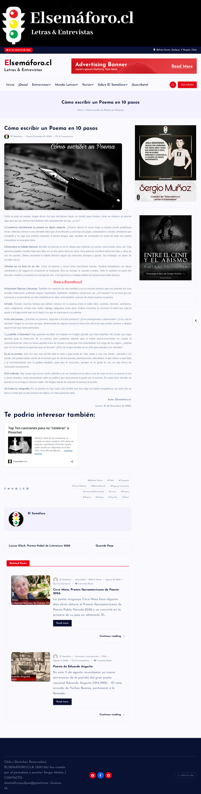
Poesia (87, 497)
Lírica (113, 492)
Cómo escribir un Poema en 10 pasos (105, 110)
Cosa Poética (80, 486)
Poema (125, 492)
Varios (86, 84)
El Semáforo (17, 136)
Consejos (124, 480)
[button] (165, 247)
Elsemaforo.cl (99, 486)
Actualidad (80, 580)
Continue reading (111, 636)
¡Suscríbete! (140, 84)
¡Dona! (23, 84)
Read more (62, 623)
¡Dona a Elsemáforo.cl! (68, 282)
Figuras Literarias (120, 486)
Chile (111, 480)
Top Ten (113, 497)
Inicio (10, 84)
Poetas (100, 497)
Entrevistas (40, 84)
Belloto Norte (95, 480)
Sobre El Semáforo (111, 84)
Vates (126, 497)
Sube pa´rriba (187, 775)
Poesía (29, 136)
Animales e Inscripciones (87, 656)
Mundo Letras (65, 84)
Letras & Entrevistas (94, 492)
